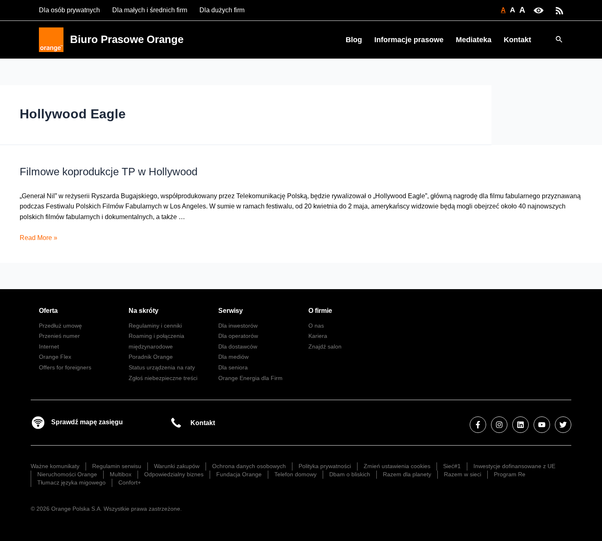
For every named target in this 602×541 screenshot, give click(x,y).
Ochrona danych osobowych (249, 466)
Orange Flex (55, 356)
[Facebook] (478, 425)
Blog (354, 40)
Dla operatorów (238, 336)
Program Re (509, 474)
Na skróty (143, 310)
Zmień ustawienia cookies (397, 466)
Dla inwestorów (238, 325)
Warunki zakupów (176, 466)
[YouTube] (542, 425)
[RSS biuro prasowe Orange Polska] (559, 10)
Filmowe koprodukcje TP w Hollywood (108, 171)
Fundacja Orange (239, 474)
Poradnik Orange (151, 356)
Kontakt (517, 40)
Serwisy (230, 310)
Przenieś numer (59, 336)
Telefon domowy (295, 474)
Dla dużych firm (221, 10)
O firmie (320, 310)
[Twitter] (563, 425)
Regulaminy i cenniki (155, 325)
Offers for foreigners (65, 367)
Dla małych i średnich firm (149, 10)
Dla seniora (233, 367)
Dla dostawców (237, 346)
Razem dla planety (407, 474)
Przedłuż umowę (60, 325)
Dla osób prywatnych (69, 10)
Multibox (120, 474)
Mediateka (473, 40)
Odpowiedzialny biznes (174, 474)
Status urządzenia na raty (162, 367)
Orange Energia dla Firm (250, 378)
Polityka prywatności (325, 466)
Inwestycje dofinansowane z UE (514, 466)
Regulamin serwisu (116, 466)
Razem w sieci (462, 474)
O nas (316, 325)
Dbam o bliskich (349, 474)
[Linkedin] (520, 425)
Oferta (48, 310)
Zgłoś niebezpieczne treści (163, 378)
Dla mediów (233, 356)
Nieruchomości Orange (67, 474)
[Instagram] (499, 425)
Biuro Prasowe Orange (126, 39)
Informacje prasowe (409, 40)
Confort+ (129, 482)
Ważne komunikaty (55, 466)
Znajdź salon (325, 346)
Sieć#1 (452, 466)
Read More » (38, 237)
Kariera (317, 336)
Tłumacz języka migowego (71, 482)
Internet (49, 346)
